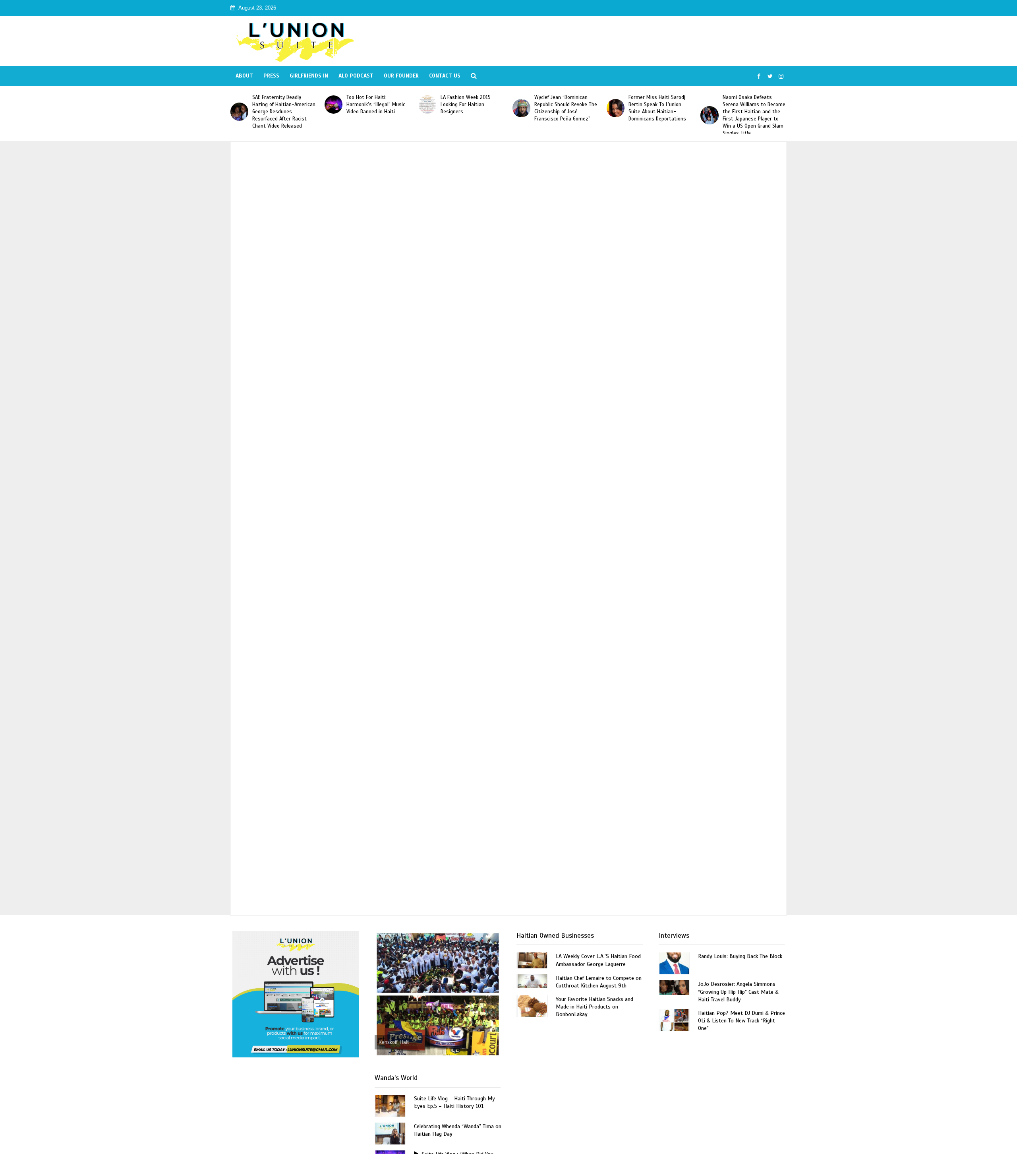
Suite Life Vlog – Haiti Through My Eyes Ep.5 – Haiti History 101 (454, 1102)
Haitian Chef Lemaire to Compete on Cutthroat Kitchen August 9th (599, 982)
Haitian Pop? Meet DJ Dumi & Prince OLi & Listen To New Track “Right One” (741, 1021)
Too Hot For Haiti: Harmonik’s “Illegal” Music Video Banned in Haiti (375, 104)
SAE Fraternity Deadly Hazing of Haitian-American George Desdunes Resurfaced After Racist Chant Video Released (283, 111)
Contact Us (444, 75)
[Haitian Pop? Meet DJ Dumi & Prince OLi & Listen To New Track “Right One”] (674, 1019)
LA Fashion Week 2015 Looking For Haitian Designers (466, 104)
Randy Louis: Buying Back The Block (740, 956)
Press (271, 75)
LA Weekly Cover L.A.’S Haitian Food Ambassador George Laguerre (598, 960)
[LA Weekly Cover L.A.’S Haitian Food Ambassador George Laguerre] (532, 959)
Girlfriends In (309, 75)
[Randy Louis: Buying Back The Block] (674, 963)
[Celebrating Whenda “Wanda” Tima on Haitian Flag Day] (390, 1132)
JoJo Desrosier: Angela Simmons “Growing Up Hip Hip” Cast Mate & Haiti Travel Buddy (738, 992)
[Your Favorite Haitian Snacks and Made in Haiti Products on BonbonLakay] (532, 1006)
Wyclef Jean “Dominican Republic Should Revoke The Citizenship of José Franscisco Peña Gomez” (565, 108)
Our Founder (401, 75)
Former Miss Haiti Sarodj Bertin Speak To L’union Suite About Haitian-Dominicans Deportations (657, 108)
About (244, 75)
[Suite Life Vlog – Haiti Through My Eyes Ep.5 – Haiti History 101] (390, 1105)
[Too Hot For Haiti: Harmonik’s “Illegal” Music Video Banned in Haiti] (333, 104)
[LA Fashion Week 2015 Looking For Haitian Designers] (427, 104)
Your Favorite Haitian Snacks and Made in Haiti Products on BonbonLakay (594, 1007)
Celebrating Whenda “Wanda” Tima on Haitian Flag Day (457, 1130)
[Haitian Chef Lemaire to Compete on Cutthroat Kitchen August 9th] (532, 981)
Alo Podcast (355, 75)
